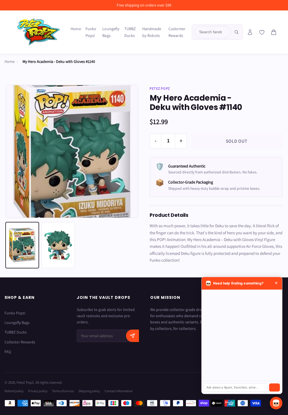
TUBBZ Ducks (130, 32)
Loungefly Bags (111, 32)
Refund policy (14, 391)
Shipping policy (89, 391)
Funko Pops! (91, 32)
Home (76, 28)
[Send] (274, 387)
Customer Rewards (176, 32)
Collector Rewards (19, 342)
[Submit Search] (236, 32)
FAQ (7, 351)
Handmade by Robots (151, 32)
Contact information (119, 391)
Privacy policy (38, 391)
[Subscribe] (132, 336)
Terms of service (63, 391)
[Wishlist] (262, 32)
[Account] (250, 32)
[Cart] (274, 32)
